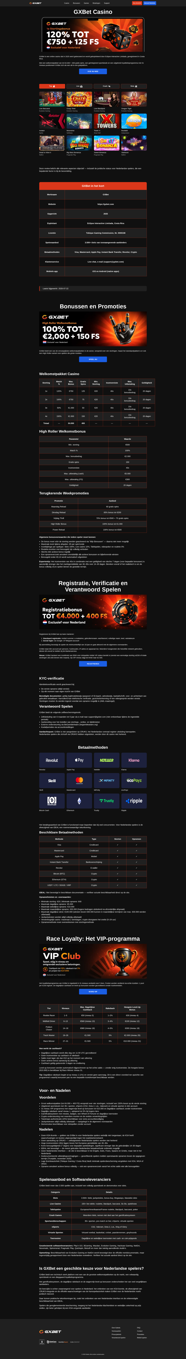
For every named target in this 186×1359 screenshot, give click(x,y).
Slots (132, 86)
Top (50, 86)
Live (77, 86)
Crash (105, 86)
